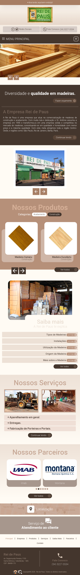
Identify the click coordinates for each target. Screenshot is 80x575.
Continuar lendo (66, 137)
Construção (54, 214)
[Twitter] (17, 29)
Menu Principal (17, 39)
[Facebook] (13, 29)
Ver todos (69, 269)
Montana (60, 483)
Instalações (65, 341)
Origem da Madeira (61, 353)
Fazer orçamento (65, 100)
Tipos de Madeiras (61, 334)
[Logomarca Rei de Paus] (40, 14)
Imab (24, 483)
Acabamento (39, 214)
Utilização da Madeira (60, 347)
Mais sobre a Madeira (60, 360)
